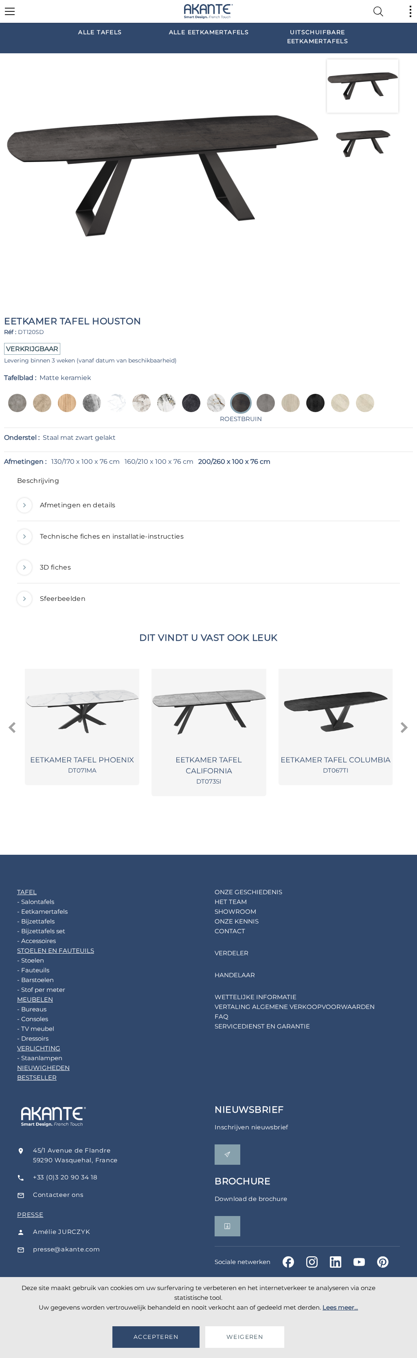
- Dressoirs (32, 1038)
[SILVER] (263, 409)
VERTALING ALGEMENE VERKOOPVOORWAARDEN (295, 1007)
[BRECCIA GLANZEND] (39, 409)
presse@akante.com (66, 1249)
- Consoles (32, 1019)
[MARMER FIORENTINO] (213, 409)
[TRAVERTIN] (288, 409)
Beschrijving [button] (38, 481)
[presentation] (13, 728)
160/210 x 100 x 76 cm (159, 461)
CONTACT (230, 931)
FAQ (221, 1016)
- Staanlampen (39, 1058)
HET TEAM (231, 902)
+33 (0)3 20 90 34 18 (65, 1177)
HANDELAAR (235, 975)
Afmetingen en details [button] (78, 505)
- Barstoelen (35, 980)
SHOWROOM (235, 911)
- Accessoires (36, 941)
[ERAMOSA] (89, 409)
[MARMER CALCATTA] (139, 409)
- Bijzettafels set (41, 931)
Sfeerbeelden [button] (63, 599)
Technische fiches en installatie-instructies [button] (112, 536)
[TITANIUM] (313, 409)
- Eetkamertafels (42, 911)
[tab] (208, 483)
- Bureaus (31, 1009)
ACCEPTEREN (156, 1337)
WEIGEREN (244, 1337)
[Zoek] (378, 11)
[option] (100, 32)
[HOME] (208, 11)
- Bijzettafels (36, 921)
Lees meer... (340, 1307)
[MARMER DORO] (164, 409)
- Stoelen (30, 960)
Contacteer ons (58, 1195)
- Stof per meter (41, 989)
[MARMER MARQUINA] (189, 409)
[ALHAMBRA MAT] (362, 409)
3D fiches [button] (55, 567)
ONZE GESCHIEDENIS (248, 892)
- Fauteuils (33, 970)
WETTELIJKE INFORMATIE (255, 997)
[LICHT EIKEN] (64, 409)
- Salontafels (35, 902)
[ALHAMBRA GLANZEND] (338, 409)
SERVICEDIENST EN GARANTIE (262, 1026)
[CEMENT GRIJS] (15, 409)
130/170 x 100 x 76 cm (85, 461)
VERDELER (231, 953)
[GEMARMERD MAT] (114, 409)
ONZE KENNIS (237, 921)
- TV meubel (35, 1029)
